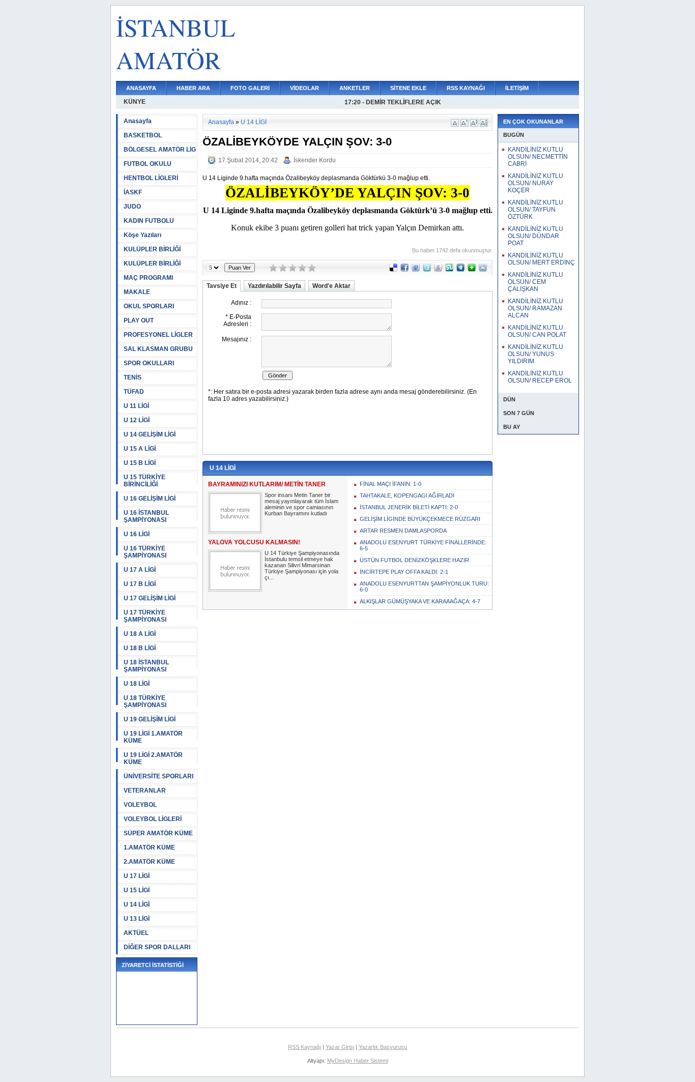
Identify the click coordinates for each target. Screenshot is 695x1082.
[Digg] (460, 269)
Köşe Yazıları (142, 235)
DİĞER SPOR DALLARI (157, 947)
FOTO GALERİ (250, 88)
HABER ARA (193, 88)
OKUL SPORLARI (149, 306)
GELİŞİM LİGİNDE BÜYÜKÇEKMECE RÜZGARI (420, 519)
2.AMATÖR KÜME (149, 861)
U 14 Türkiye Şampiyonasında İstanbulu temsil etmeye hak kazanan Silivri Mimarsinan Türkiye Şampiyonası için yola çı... (302, 565)
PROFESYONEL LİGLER (158, 334)
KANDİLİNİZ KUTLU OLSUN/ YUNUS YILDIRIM (535, 354)
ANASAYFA (141, 88)
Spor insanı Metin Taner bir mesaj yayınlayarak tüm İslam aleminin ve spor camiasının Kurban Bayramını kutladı (301, 504)
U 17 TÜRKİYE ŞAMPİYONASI (145, 616)
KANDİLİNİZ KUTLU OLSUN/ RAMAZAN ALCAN (535, 308)
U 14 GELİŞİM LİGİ (150, 434)
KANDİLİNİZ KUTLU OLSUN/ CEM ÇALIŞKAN (535, 282)
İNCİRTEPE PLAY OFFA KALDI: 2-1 (404, 572)
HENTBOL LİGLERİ (151, 178)
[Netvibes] (472, 269)
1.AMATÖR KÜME (149, 847)
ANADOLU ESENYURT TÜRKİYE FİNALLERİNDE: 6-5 (423, 545)
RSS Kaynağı (304, 1047)
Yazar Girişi (340, 1047)
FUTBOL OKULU (147, 163)
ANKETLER (354, 88)
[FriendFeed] (416, 269)
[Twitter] (427, 269)
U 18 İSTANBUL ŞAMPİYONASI (146, 666)
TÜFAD (134, 391)
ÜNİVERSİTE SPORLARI (158, 776)
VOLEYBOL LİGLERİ (153, 819)
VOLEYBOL (140, 804)
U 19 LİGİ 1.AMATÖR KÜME (153, 737)
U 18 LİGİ (137, 683)
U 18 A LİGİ (140, 633)
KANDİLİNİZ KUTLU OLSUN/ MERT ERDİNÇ (541, 259)
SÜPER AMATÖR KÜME (158, 833)
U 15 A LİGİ (140, 448)
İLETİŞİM (517, 88)
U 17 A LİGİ (140, 569)
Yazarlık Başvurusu (383, 1047)
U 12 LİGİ (137, 420)
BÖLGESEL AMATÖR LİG (160, 149)
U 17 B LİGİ (140, 584)
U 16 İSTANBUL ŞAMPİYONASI (146, 516)
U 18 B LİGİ (140, 648)
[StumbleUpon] (449, 269)
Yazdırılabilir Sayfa (274, 285)
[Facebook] (404, 269)
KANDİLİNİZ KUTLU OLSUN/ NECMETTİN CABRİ (538, 156)
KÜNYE (135, 101)
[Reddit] (483, 269)
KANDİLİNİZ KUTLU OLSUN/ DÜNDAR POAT (535, 236)
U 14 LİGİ (137, 904)
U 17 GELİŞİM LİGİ (150, 598)
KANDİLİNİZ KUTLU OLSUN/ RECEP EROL (540, 377)
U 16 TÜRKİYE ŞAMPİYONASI (145, 552)
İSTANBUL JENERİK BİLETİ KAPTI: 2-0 (409, 507)
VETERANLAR (145, 790)
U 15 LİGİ (137, 890)
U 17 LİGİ (137, 876)
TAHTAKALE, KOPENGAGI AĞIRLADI (407, 495)
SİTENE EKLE (408, 88)
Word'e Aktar (331, 285)
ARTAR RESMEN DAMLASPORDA (403, 531)
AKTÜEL (136, 933)
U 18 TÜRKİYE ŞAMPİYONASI (145, 701)
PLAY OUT (139, 320)
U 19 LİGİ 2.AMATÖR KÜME (153, 758)
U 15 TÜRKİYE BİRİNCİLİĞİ (144, 481)
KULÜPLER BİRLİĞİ (152, 249)
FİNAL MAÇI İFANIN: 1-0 (390, 484)
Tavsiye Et (222, 285)
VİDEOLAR (304, 88)
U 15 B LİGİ (140, 462)
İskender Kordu (315, 160)
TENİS (132, 377)
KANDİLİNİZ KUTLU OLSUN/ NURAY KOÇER (535, 183)
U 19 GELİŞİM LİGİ (150, 719)
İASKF (133, 192)
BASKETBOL (143, 135)
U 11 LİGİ (136, 406)
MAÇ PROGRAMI (148, 277)
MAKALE (137, 292)
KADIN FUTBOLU (149, 220)
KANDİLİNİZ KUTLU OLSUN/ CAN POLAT (537, 331)
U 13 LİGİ (137, 918)
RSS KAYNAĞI (466, 88)
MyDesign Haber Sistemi (357, 1061)
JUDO (132, 206)
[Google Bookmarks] (438, 269)
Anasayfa (138, 121)
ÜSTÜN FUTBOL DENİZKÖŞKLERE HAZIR (414, 560)
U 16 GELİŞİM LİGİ (150, 498)
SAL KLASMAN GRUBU (158, 349)
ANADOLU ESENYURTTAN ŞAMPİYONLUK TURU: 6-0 (424, 586)
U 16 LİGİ (137, 534)
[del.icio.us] (393, 269)
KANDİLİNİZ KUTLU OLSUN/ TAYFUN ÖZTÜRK (535, 209)
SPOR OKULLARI (149, 363)
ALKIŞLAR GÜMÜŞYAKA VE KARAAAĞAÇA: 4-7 (420, 601)
